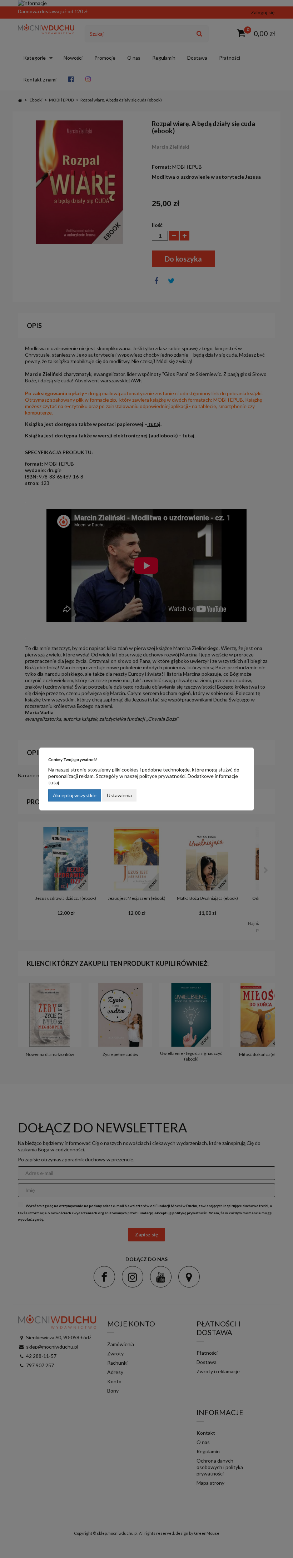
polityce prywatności (162, 776)
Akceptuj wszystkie (74, 795)
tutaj (53, 782)
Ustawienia (119, 795)
